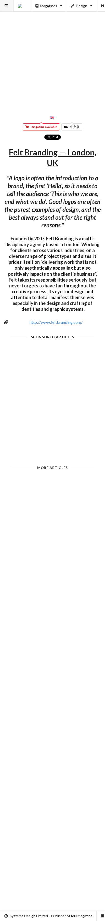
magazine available (44, 127)
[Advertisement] (52, 52)
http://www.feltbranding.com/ (56, 322)
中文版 (75, 127)
